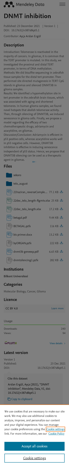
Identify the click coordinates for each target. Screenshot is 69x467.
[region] (34, 435)
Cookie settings (55, 429)
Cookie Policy (56, 434)
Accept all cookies (34, 446)
